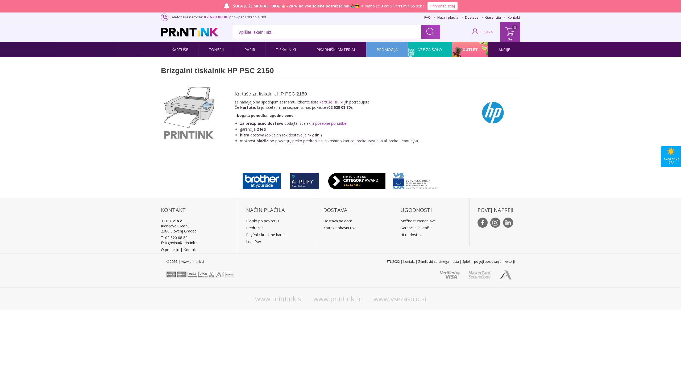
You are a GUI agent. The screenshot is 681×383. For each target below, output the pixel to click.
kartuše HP (328, 102)
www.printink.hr (338, 298)
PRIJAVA (486, 32)
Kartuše (180, 49)
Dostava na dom (337, 220)
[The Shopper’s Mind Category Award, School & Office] (356, 179)
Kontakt (514, 17)
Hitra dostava (411, 234)
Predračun (255, 227)
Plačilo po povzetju (262, 220)
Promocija (387, 49)
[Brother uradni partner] (262, 179)
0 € (510, 39)
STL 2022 (393, 261)
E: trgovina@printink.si (179, 242)
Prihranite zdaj (442, 6)
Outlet (470, 49)
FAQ (427, 17)
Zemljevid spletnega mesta (438, 261)
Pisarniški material (336, 49)
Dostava (472, 17)
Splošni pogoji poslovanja (481, 261)
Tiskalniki (286, 49)
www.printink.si (279, 298)
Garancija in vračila (416, 227)
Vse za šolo (430, 49)
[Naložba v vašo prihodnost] (415, 179)
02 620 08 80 (216, 16)
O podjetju (170, 249)
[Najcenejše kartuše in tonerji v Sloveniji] (190, 32)
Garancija (493, 17)
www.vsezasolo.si (399, 298)
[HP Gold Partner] (304, 179)
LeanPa (252, 241)
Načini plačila (447, 17)
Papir (249, 49)
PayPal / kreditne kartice (267, 234)
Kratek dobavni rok (339, 227)
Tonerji (216, 49)
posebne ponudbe (330, 123)
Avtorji (510, 261)
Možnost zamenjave (418, 220)
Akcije (504, 49)
